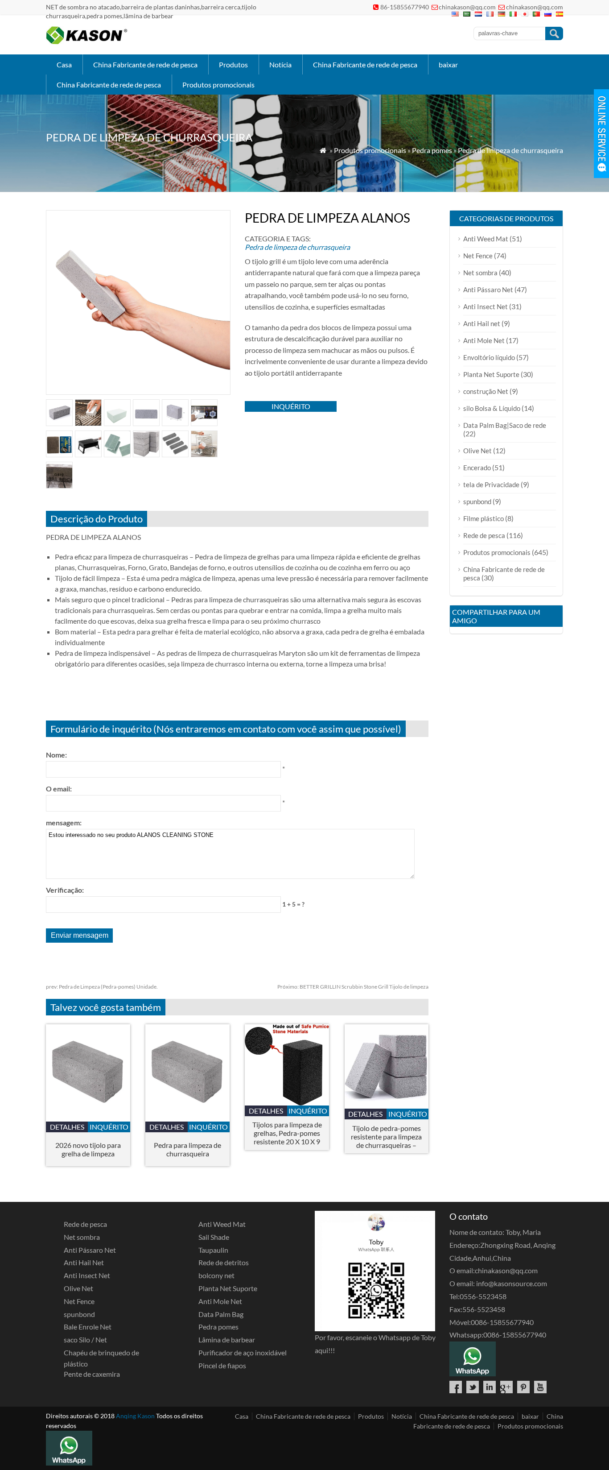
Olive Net (477, 451)
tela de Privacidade (491, 484)
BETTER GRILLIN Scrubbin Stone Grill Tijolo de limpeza (352, 986)
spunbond (477, 501)
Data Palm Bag (220, 1314)
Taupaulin (213, 1250)
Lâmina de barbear (226, 1339)
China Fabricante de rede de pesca (145, 64)
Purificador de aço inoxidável (242, 1352)
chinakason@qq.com (467, 7)
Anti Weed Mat (485, 239)
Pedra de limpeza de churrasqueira (510, 150)
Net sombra (480, 273)
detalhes (67, 1126)
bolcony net (216, 1275)
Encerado (477, 468)
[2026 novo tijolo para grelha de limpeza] (88, 1118)
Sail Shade (213, 1237)
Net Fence (478, 256)
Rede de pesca (484, 535)
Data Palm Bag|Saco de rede (504, 425)
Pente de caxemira (92, 1374)
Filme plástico (483, 518)
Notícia (280, 64)
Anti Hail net (481, 323)
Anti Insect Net (485, 306)
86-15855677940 (404, 7)
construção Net (485, 391)
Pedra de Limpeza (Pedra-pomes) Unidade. (102, 986)
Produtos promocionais (218, 84)
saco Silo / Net (85, 1339)
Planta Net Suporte (491, 374)
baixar (448, 64)
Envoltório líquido (489, 357)
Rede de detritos (223, 1262)
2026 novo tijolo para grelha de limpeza (88, 1149)
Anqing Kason (135, 1416)
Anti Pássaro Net (488, 290)
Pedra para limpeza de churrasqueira (187, 1149)
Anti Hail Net (84, 1262)
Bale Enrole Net (87, 1326)
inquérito (291, 406)
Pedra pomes (432, 150)
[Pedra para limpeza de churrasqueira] (187, 1118)
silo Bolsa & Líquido (491, 408)
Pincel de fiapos (222, 1365)
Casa (64, 64)
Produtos (233, 64)
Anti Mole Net (484, 340)
